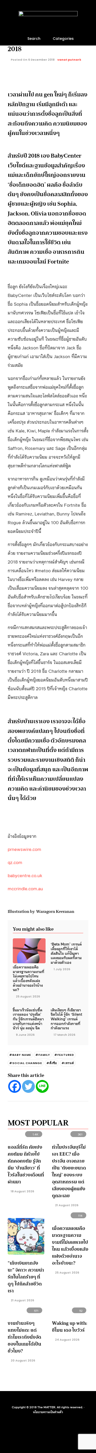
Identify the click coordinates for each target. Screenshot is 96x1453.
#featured (64, 1055)
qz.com (15, 862)
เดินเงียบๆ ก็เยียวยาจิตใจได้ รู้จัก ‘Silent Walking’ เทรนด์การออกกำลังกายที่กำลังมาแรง (66, 1018)
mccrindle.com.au (25, 888)
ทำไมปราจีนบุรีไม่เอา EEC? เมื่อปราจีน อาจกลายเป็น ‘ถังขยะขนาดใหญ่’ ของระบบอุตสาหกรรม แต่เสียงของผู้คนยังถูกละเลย (69, 1171)
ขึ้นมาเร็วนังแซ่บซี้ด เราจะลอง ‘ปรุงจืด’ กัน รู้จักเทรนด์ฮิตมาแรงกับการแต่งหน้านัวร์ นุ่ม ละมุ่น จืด (28, 1018)
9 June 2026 (25, 1035)
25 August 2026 (28, 996)
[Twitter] (28, 1086)
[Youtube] (44, 1398)
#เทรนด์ (67, 1063)
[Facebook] (14, 1086)
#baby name (20, 1055)
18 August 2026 (22, 1191)
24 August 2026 (66, 1340)
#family (42, 1055)
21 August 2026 (66, 1205)
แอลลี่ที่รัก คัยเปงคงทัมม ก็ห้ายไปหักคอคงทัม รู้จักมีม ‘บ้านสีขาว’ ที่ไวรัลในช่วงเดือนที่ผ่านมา (26, 1164)
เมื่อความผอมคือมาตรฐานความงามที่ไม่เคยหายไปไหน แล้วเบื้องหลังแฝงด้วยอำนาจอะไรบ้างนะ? (28, 978)
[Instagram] (52, 1398)
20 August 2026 (22, 1360)
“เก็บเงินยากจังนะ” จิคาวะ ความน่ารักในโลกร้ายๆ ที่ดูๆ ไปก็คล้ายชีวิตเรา (26, 1277)
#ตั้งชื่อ (51, 1063)
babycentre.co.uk (25, 875)
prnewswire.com (24, 849)
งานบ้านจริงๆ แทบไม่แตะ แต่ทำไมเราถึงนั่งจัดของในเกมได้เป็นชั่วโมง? (24, 1337)
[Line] (42, 1086)
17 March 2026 (64, 1035)
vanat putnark (69, 60)
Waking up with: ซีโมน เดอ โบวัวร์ (69, 1326)
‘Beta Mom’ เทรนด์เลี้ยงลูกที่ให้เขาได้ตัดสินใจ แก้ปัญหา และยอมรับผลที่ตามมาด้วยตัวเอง (66, 953)
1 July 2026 (62, 969)
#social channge (25, 1063)
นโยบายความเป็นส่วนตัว (48, 1412)
